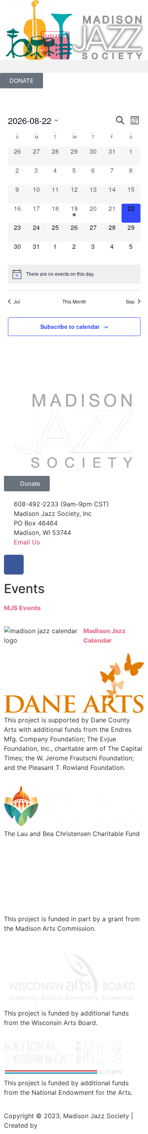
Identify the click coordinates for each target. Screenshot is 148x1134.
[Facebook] (14, 565)
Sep (130, 301)
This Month (74, 301)
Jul (17, 301)
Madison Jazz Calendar (104, 635)
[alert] (74, 274)
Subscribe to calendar (69, 326)
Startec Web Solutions (72, 1125)
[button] (74, 66)
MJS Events (22, 608)
